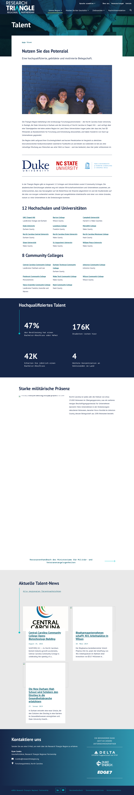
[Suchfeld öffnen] (130, 10)
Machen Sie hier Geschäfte (76, 10)
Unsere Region (54, 10)
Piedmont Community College (34, 276)
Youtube (63, 790)
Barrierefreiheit (76, 790)
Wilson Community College (93, 276)
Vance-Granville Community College (36, 285)
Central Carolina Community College (37, 265)
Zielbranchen (97, 10)
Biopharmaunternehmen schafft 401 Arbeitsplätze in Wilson (92, 636)
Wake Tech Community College (64, 276)
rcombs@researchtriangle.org (27, 759)
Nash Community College (62, 285)
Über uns (106, 3)
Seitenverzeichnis (114, 790)
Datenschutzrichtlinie (95, 790)
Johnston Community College (94, 265)
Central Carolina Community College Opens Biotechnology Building (45, 636)
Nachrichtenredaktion (116, 10)
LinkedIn (57, 790)
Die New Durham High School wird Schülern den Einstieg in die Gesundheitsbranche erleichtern (43, 695)
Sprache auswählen (86, 3)
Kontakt (128, 3)
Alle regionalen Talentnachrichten (42, 591)
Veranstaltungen (117, 3)
